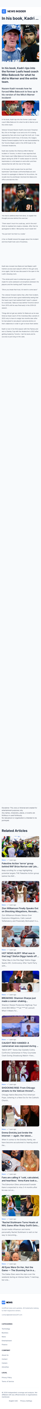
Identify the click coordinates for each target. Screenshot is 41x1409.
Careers (4, 1363)
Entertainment (7, 1341)
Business (5, 1333)
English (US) (13, 1401)
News (4, 1337)
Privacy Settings (26, 1401)
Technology (6, 1329)
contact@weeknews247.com (12, 1315)
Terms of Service (8, 1381)
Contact (4, 1359)
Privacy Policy (7, 1377)
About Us (5, 1355)
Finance (4, 1344)
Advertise (5, 1367)
